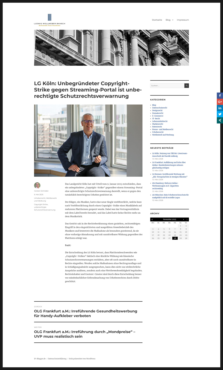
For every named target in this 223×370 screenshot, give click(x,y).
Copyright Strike (41, 204)
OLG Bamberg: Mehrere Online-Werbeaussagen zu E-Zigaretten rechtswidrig (165, 186)
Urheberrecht (39, 198)
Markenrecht (157, 124)
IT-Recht (156, 119)
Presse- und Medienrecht (162, 129)
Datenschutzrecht (159, 108)
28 (175, 238)
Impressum (183, 20)
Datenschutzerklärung (57, 359)
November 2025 (169, 219)
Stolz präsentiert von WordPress (82, 359)
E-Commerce (157, 116)
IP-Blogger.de (40, 359)
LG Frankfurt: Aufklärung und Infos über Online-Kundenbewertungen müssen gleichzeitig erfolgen (169, 165)
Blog (168, 20)
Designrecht (157, 110)
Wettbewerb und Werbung (163, 135)
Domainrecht (157, 113)
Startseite (157, 20)
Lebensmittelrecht (160, 121)
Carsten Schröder (41, 191)
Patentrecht (157, 127)
